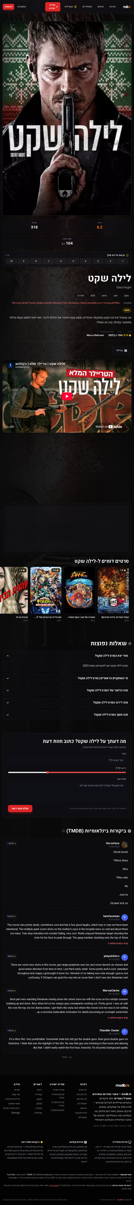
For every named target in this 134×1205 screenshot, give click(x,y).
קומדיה (38, 1094)
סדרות (112, 6)
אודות (17, 1090)
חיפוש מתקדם (57, 1110)
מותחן (104, 295)
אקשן (126, 295)
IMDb (127, 310)
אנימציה (38, 1113)
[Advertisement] (67, 461)
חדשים (83, 1108)
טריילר (119, 350)
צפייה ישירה (52, 6)
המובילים (69, 6)
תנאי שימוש (14, 1103)
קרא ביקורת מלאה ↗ (118, 943)
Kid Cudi (16, 303)
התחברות (21, 6)
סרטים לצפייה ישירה (57, 1096)
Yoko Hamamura (70, 303)
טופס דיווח (54, 1185)
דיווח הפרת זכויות (11, 1108)
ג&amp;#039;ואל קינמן (109, 303)
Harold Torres (28, 303)
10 (11, 261)
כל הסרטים (82, 1099)
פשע (115, 295)
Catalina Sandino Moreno (48, 303)
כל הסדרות (82, 1094)
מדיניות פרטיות (13, 1099)
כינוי (124, 754)
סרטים (101, 6)
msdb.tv (120, 1199)
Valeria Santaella (88, 303)
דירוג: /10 (121, 768)
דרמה (39, 1090)
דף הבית (83, 1090)
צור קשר (16, 1094)
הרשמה (8, 6)
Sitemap (15, 1113)
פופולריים (87, 6)
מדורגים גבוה (81, 1113)
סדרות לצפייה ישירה (57, 1104)
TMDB (64, 1057)
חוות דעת (121, 779)
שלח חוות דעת (20, 809)
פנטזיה (38, 1108)
